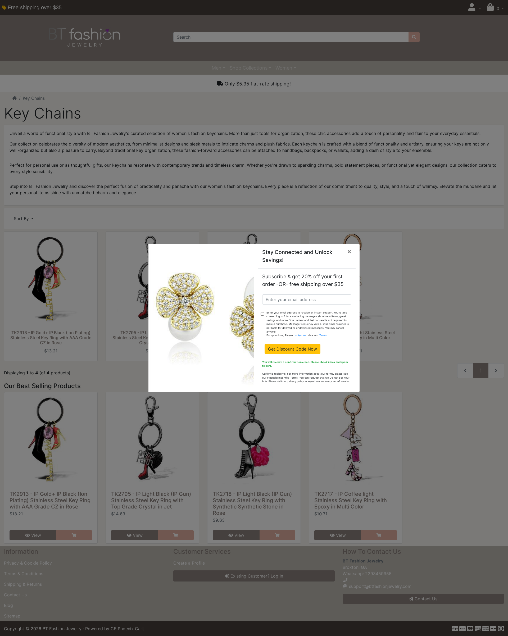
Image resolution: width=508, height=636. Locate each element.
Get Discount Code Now (292, 349)
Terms (323, 335)
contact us (300, 335)
